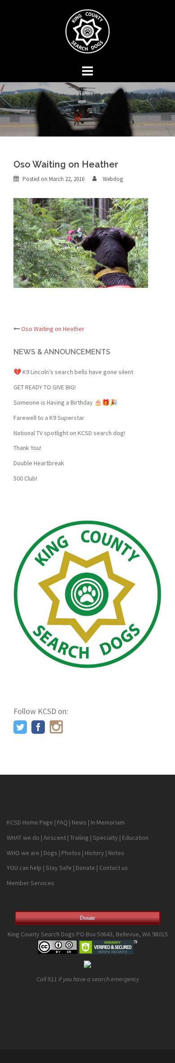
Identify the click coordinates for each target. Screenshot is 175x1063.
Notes (116, 853)
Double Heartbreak (38, 463)
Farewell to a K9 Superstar (48, 418)
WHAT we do (23, 838)
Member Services (30, 883)
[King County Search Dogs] (87, 30)
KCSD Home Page (30, 822)
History (94, 853)
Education (135, 838)
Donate (85, 868)
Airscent (55, 838)
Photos (71, 853)
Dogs (50, 853)
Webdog (113, 179)
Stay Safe (59, 868)
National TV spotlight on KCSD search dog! (69, 433)
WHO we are (23, 853)
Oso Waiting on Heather (52, 329)
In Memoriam (108, 822)
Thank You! (27, 448)
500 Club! (25, 478)
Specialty (105, 838)
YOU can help (24, 868)
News (79, 822)
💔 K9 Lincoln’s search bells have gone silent (73, 372)
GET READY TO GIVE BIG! (44, 387)
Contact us (113, 868)
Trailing (79, 838)
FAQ (62, 822)
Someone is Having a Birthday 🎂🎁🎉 (65, 402)
